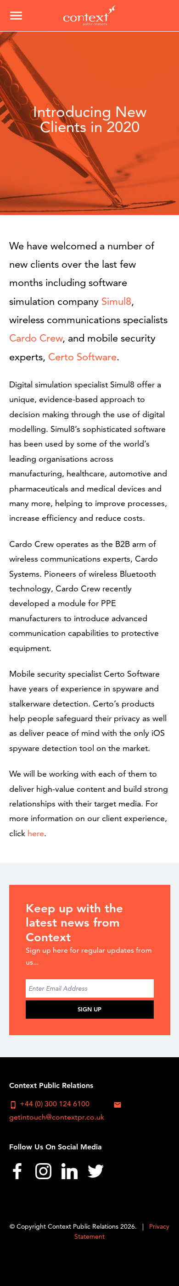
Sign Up (89, 1009)
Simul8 (116, 301)
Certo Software (82, 357)
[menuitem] (17, 1173)
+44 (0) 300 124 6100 (49, 1104)
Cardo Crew (35, 338)
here (36, 833)
